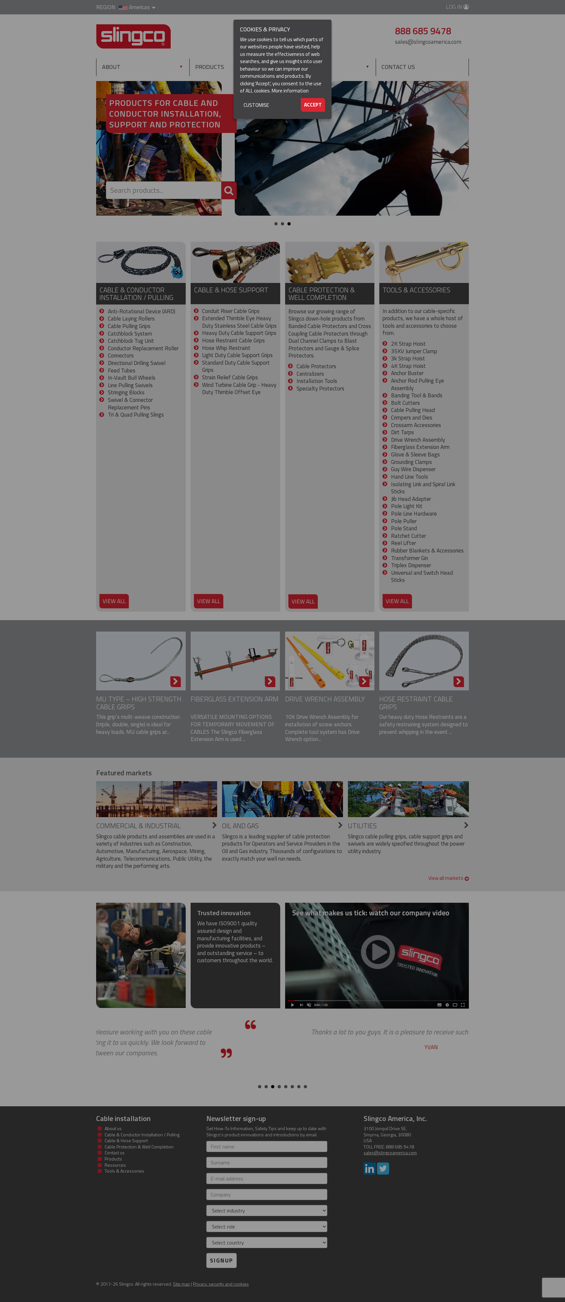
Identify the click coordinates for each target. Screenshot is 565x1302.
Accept (313, 104)
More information (290, 90)
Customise (256, 105)
